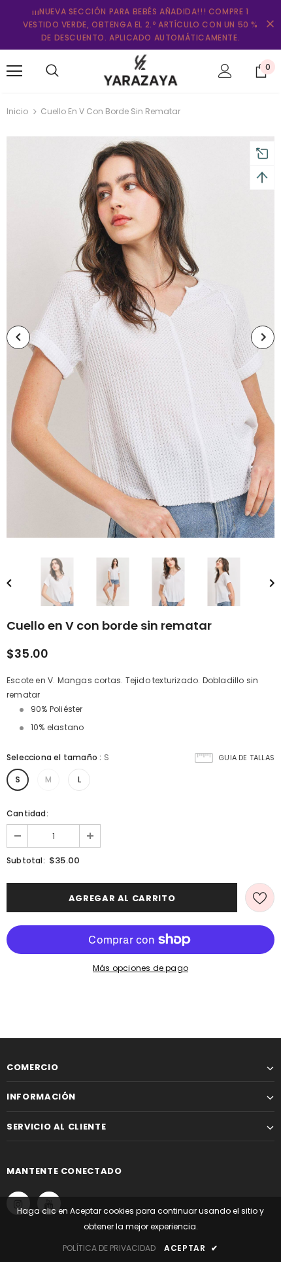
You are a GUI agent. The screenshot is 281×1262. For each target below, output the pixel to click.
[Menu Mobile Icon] (14, 71)
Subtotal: (26, 860)
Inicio (17, 111)
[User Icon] (225, 71)
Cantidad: (27, 813)
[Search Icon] (52, 71)
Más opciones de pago (140, 968)
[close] (269, 24)
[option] (140, 337)
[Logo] (140, 70)
